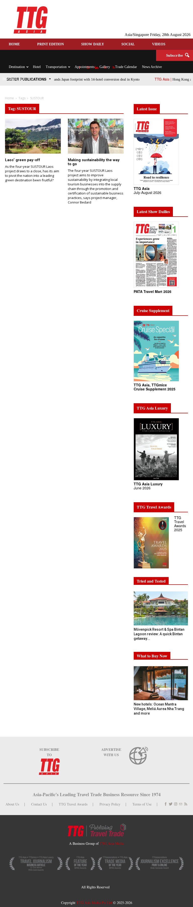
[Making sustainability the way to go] (96, 136)
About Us (12, 804)
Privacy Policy (110, 804)
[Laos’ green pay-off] (33, 136)
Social (128, 44)
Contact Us (39, 804)
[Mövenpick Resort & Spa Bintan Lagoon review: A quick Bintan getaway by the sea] (161, 608)
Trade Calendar (126, 67)
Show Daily (92, 44)
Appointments (84, 67)
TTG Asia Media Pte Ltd (94, 902)
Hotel (37, 67)
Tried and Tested (151, 581)
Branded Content (14, 79)
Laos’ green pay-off (22, 160)
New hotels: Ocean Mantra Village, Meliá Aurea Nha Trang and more (159, 708)
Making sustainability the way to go (94, 162)
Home (14, 44)
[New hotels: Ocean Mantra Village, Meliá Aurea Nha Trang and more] (161, 683)
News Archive (152, 67)
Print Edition (50, 44)
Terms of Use (142, 804)
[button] (187, 55)
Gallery (105, 67)
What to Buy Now (152, 656)
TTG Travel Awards (73, 804)
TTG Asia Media (112, 843)
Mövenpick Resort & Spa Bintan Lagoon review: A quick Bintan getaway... (159, 634)
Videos (158, 44)
